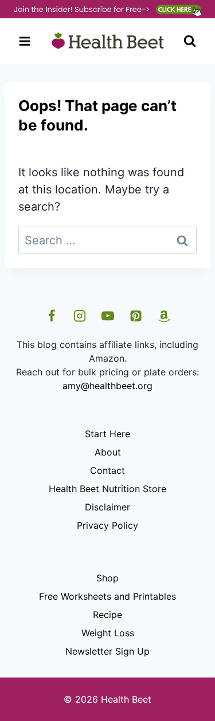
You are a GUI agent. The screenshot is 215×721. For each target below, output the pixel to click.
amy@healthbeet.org (107, 385)
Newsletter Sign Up (107, 651)
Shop (107, 578)
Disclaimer (107, 507)
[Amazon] (164, 315)
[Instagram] (79, 315)
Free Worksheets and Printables (107, 596)
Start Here (107, 433)
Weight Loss (107, 633)
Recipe (107, 614)
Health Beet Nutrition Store (107, 488)
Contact (107, 470)
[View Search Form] (189, 41)
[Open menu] (25, 41)
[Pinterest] (135, 315)
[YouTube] (107, 315)
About (108, 452)
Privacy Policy (107, 525)
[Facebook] (51, 315)
